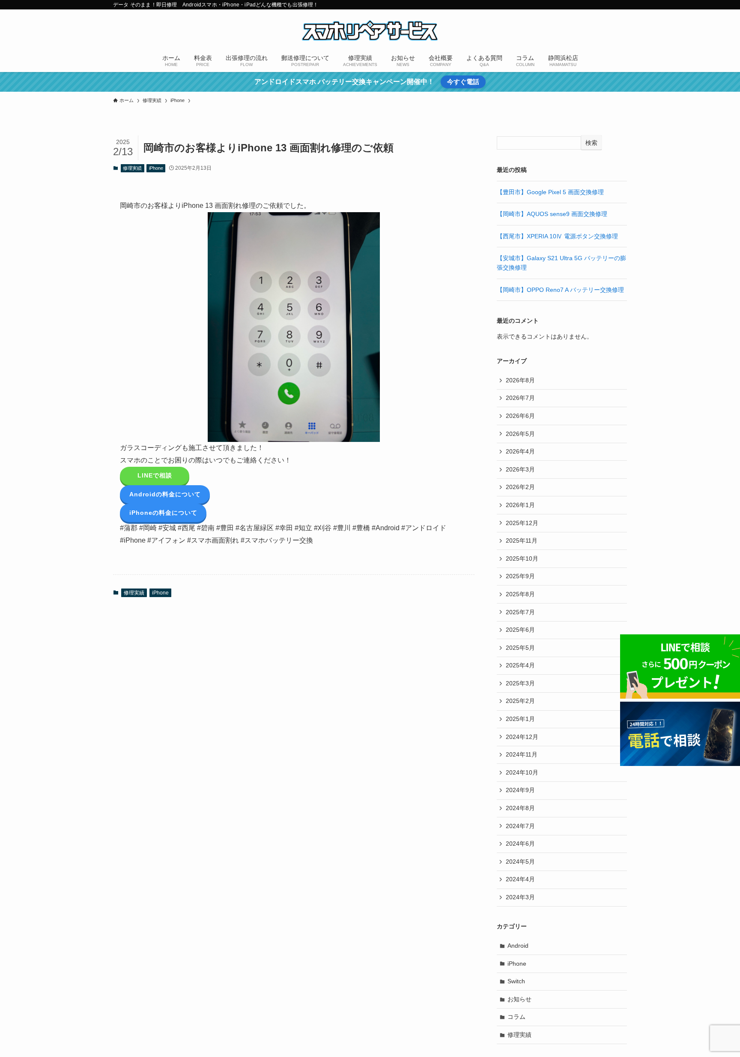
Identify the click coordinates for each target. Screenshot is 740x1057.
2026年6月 (520, 415)
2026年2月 (520, 486)
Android (517, 945)
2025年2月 (520, 700)
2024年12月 (522, 736)
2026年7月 (520, 397)
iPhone (156, 168)
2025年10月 (522, 558)
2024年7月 (520, 826)
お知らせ (519, 999)
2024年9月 (520, 790)
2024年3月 (520, 897)
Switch (516, 981)
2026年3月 (520, 469)
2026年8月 (520, 380)
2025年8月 (520, 594)
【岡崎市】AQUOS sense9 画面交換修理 (552, 213)
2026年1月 (520, 504)
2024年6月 (520, 843)
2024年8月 (520, 808)
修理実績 (132, 168)
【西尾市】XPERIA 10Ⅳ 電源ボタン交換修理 (557, 236)
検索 (591, 142)
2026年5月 (520, 433)
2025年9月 (520, 576)
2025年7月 (520, 612)
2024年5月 (520, 861)
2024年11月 (521, 754)
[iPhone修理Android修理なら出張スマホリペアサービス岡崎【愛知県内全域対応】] (370, 30)
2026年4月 (520, 451)
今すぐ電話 (463, 81)
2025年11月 (521, 540)
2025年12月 (522, 522)
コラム (516, 1016)
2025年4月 (520, 665)
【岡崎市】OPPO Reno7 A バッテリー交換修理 (560, 289)
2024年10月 (522, 772)
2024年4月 (520, 879)
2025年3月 (520, 683)
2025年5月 (520, 647)
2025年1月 (520, 718)
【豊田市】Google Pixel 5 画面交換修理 (550, 192)
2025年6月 (520, 629)
